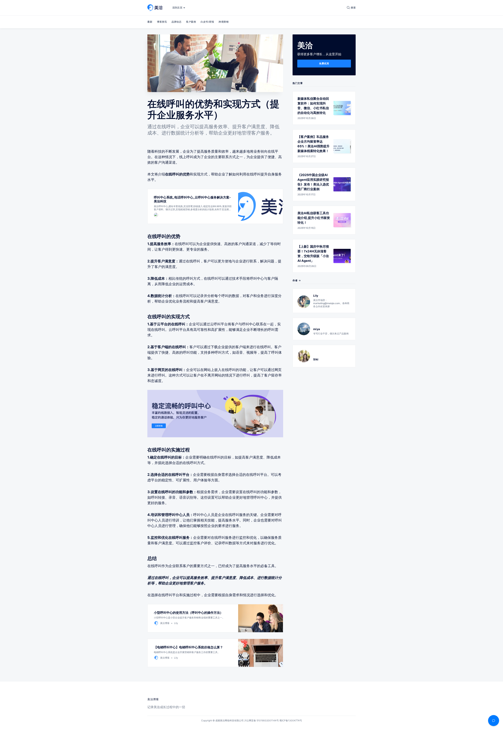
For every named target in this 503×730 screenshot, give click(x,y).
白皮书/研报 (207, 21)
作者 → (297, 280)
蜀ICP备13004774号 (290, 720)
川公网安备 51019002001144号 (261, 720)
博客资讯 (162, 21)
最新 (149, 21)
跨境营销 (224, 21)
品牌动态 (176, 21)
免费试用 (324, 63)
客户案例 (191, 21)
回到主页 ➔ (179, 7)
